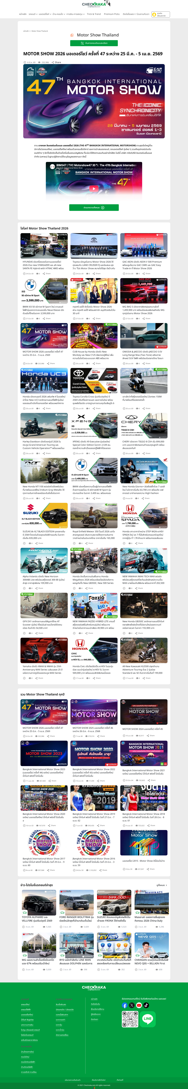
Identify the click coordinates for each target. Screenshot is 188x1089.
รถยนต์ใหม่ (25, 1004)
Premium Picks (112, 14)
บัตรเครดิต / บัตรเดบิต (65, 1009)
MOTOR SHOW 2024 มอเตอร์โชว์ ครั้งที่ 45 (142, 729)
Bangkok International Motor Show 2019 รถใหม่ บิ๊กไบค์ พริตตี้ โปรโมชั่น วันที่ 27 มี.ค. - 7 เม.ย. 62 (94, 817)
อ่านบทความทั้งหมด (92, 207)
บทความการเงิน (27, 1024)
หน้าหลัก (23, 14)
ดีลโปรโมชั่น (95, 1004)
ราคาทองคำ (60, 1019)
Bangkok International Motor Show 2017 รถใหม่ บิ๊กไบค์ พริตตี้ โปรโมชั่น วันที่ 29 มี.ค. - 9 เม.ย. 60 (44, 862)
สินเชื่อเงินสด (61, 1004)
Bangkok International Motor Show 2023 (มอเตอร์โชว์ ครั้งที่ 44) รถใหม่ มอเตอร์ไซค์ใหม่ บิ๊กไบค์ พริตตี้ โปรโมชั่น (44, 773)
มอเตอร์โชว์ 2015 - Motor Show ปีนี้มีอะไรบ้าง (143, 861)
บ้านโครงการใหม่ (27, 1051)
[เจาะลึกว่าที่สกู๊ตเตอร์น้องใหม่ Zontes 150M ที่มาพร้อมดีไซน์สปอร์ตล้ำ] (143, 380)
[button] (161, 14)
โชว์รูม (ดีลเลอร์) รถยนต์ (30, 1030)
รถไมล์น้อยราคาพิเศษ (29, 1040)
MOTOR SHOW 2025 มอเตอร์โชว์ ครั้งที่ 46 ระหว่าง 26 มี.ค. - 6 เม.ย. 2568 (93, 729)
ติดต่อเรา (94, 1019)
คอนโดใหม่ (25, 1056)
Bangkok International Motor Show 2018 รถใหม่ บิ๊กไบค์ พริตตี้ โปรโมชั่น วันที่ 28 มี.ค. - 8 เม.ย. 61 (143, 817)
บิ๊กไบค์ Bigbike (27, 1019)
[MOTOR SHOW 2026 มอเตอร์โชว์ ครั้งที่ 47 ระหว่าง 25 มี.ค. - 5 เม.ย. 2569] (44, 335)
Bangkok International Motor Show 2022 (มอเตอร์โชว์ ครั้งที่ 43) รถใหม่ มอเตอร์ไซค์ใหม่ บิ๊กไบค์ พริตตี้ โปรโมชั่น (94, 773)
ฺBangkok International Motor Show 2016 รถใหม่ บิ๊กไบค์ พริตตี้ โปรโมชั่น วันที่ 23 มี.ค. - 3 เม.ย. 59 (94, 862)
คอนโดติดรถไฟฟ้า (28, 1062)
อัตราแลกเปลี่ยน (62, 1035)
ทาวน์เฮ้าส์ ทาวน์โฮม (29, 1072)
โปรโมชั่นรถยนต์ (27, 1035)
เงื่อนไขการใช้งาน (97, 1009)
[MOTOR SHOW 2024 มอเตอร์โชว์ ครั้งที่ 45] (143, 712)
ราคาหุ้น (59, 1024)
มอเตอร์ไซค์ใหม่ (27, 1014)
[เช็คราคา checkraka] (94, 4)
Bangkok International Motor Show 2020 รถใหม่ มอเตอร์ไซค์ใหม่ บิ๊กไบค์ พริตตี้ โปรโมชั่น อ (44, 817)
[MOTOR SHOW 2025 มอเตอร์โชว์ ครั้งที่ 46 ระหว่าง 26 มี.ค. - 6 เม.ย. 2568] (94, 712)
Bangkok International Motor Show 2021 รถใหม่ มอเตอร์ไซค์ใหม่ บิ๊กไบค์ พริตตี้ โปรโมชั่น (143, 772)
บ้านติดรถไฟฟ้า (27, 1067)
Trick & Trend (94, 14)
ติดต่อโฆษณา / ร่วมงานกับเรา (136, 14)
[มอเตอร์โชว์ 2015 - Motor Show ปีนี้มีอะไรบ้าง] (143, 844)
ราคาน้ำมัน (60, 1030)
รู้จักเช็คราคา (96, 1014)
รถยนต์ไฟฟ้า (26, 1009)
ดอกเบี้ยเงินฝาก (62, 1014)
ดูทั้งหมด (161, 885)
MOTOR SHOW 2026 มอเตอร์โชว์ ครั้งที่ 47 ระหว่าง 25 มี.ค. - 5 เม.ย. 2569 (43, 729)
